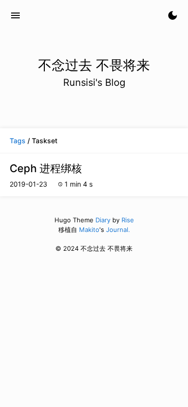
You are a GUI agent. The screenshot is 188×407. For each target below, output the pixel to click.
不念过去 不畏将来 (73, 15)
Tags (18, 140)
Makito (89, 229)
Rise (127, 220)
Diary (102, 220)
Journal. (118, 229)
